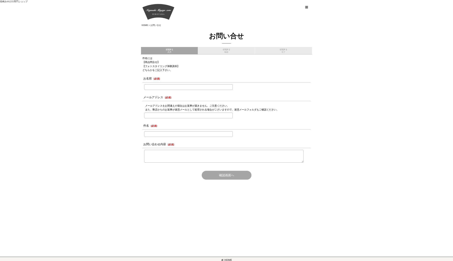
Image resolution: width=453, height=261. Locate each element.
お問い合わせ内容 (154, 144)
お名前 (147, 78)
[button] (306, 7)
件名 (146, 125)
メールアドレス (153, 97)
